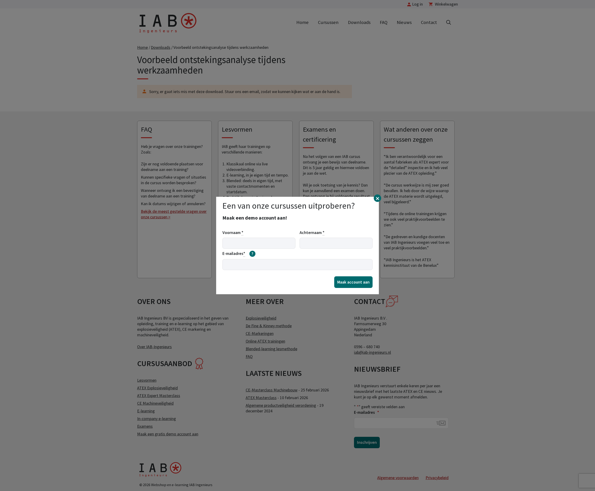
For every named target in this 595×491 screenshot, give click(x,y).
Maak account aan (353, 282)
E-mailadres (237, 253)
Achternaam (312, 232)
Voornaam (232, 232)
